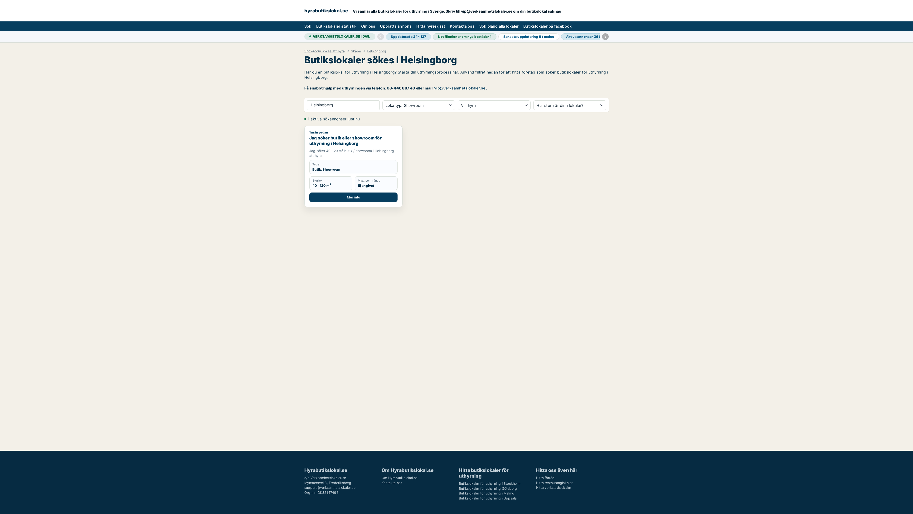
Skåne (356, 51)
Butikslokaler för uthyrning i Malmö (486, 493)
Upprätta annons (396, 26)
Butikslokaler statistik (336, 26)
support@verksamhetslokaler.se (329, 487)
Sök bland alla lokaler (499, 26)
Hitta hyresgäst (430, 26)
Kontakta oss (462, 26)
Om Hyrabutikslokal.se (400, 478)
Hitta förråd (545, 478)
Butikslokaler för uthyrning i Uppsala (488, 498)
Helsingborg (376, 51)
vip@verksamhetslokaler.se (459, 88)
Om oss (368, 26)
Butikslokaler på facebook (547, 26)
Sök (307, 26)
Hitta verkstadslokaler (553, 487)
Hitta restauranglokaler (554, 483)
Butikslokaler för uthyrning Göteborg (488, 488)
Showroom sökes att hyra (324, 51)
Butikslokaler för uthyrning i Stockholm (489, 483)
